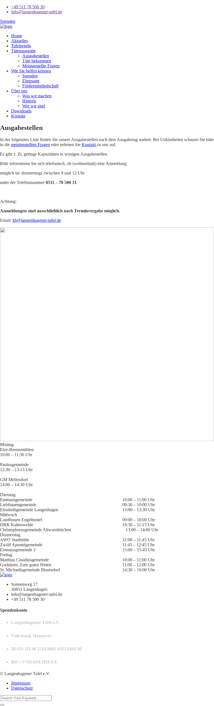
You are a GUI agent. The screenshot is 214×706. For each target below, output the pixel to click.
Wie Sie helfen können (31, 70)
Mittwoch (8, 514)
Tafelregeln (21, 45)
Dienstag (8, 494)
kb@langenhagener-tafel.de (37, 220)
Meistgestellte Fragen (41, 65)
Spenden (7, 21)
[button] (107, 444)
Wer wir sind (33, 106)
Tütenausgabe (23, 50)
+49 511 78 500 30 (28, 6)
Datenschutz (22, 688)
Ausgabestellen (35, 55)
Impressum (20, 683)
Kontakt (18, 116)
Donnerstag (10, 534)
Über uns (19, 90)
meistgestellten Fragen (30, 144)
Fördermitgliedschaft (40, 85)
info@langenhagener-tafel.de (36, 11)
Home (16, 35)
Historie (29, 101)
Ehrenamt (30, 80)
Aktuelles (19, 40)
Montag (7, 444)
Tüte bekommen (36, 60)
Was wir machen (37, 96)
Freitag (6, 554)
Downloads (21, 111)
